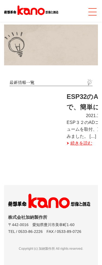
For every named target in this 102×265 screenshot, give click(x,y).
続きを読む (81, 143)
